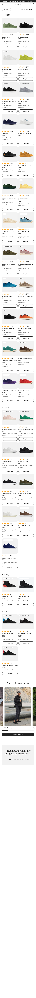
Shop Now (10, 47)
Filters (7, 9)
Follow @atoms (18, 734)
